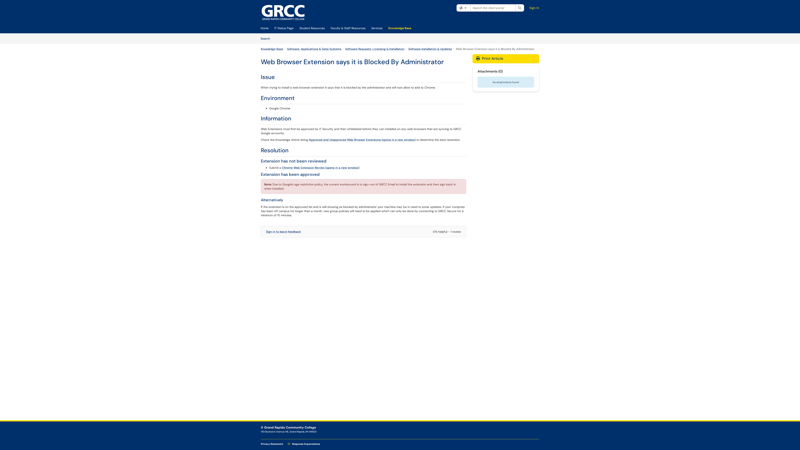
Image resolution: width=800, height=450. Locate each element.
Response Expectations (305, 444)
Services (376, 28)
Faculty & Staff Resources (348, 28)
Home (265, 28)
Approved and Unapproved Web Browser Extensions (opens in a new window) (362, 140)
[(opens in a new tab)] (283, 12)
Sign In (534, 8)
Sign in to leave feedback (283, 232)
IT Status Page (284, 28)
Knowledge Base (399, 28)
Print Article (492, 58)
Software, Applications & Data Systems (314, 49)
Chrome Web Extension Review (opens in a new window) (320, 168)
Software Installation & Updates (430, 49)
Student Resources (312, 28)
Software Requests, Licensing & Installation (374, 49)
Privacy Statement (272, 444)
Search (267, 38)
